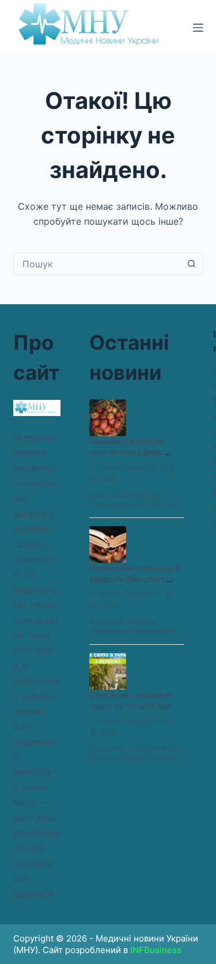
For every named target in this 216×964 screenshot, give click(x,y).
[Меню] (198, 27)
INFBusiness (155, 949)
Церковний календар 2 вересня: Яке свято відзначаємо (134, 579)
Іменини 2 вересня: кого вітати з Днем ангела (127, 452)
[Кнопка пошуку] (192, 264)
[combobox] (97, 263)
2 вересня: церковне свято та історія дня (130, 700)
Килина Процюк (124, 467)
